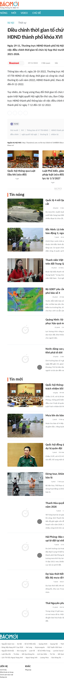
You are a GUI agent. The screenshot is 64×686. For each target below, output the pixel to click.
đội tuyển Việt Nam (54, 647)
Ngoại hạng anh (31, 658)
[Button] (21, 63)
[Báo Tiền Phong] (48, 208)
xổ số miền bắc (30, 644)
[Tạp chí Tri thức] (47, 482)
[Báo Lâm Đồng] (49, 582)
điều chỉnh (14, 135)
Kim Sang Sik (21, 651)
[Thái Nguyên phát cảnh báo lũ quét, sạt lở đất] (25, 613)
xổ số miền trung (44, 651)
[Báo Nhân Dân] (48, 607)
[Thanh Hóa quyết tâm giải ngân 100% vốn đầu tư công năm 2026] (25, 513)
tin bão (16, 654)
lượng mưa (44, 658)
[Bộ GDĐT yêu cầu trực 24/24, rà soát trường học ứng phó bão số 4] (25, 299)
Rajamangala (40, 647)
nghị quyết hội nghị (29, 135)
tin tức (52, 654)
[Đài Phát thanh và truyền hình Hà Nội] (10, 179)
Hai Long (29, 647)
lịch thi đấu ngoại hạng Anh (12, 658)
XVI (22, 130)
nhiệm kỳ (54, 135)
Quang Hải (54, 644)
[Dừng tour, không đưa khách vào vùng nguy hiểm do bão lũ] (25, 484)
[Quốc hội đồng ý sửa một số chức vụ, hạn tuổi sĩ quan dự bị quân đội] (25, 455)
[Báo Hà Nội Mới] (14, 63)
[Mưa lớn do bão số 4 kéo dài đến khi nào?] (25, 425)
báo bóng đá (56, 658)
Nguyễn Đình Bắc (8, 651)
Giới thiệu (3, 670)
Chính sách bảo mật (6, 675)
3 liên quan (45, 63)
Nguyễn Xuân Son (8, 644)
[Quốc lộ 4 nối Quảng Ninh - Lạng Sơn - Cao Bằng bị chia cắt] (25, 210)
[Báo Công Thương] (45, 183)
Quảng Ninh (43, 644)
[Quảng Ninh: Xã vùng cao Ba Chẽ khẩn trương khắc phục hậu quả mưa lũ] (25, 330)
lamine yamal (58, 651)
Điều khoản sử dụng (6, 672)
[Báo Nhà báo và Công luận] (49, 237)
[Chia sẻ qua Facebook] (9, 113)
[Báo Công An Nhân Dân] (50, 511)
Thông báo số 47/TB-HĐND (37, 130)
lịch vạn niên (42, 654)
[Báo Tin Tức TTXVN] (48, 268)
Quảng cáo (3, 677)
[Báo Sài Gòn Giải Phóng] (48, 393)
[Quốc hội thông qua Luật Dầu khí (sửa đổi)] (23, 159)
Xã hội (10, 23)
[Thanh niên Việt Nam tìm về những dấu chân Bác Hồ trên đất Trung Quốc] (25, 270)
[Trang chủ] (9, 5)
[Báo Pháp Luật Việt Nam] (48, 297)
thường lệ (44, 135)
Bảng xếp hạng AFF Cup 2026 (12, 647)
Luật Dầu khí (6, 654)
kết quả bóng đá (28, 654)
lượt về (32, 651)
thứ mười (14, 130)
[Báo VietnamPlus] (49, 328)
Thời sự (22, 23)
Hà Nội (16, 124)
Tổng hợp (28, 670)
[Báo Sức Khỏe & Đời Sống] (48, 420)
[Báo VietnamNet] (48, 452)
